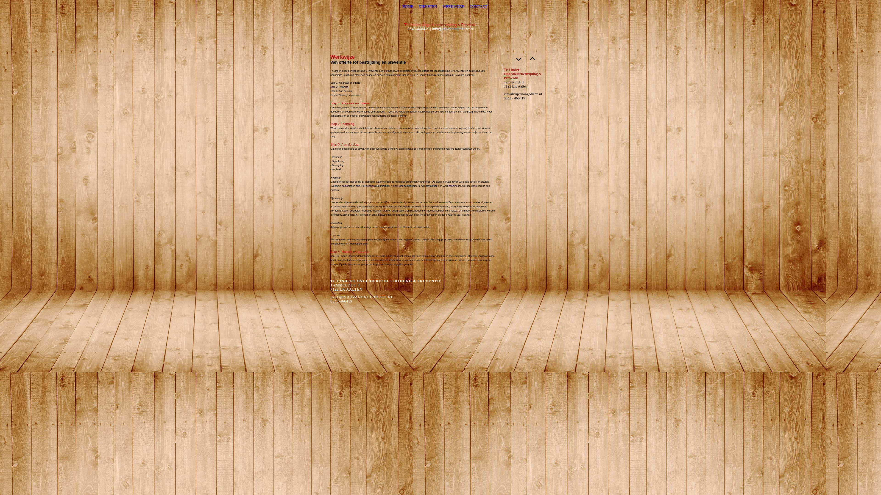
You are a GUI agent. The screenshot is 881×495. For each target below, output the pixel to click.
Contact (478, 6)
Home (407, 6)
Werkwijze (453, 6)
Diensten (428, 6)
